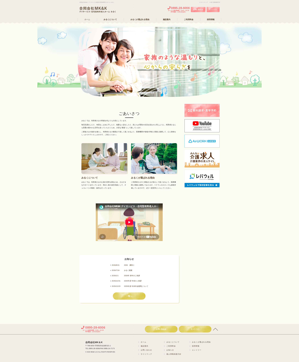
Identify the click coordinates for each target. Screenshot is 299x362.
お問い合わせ (198, 9)
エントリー (213, 9)
